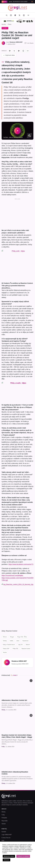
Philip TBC (15, 648)
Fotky (3, 814)
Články (9, 24)
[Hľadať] (6, 15)
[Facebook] (15, 15)
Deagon (12, 637)
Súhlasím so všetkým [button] (23, 856)
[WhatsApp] (19, 51)
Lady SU (20, 644)
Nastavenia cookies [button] (9, 856)
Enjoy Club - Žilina (22, 637)
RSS (3, 840)
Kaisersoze (25, 640)
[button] (17, 131)
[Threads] (23, 15)
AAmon (5, 637)
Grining (5, 640)
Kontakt (4, 831)
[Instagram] (11, 15)
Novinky (4, 24)
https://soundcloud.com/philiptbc (12, 575)
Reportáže (5, 820)
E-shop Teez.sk (6, 837)
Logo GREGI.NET (7, 834)
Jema (17, 640)
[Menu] (28, 15)
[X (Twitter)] (19, 15)
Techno (5, 652)
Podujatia (4, 817)
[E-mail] (28, 51)
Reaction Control (26, 648)
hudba (11, 640)
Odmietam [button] (6, 860)
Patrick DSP (6, 648)
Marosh (28, 644)
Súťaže (4, 823)
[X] (14, 51)
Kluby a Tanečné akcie (9, 644)
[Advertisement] (17, 213)
